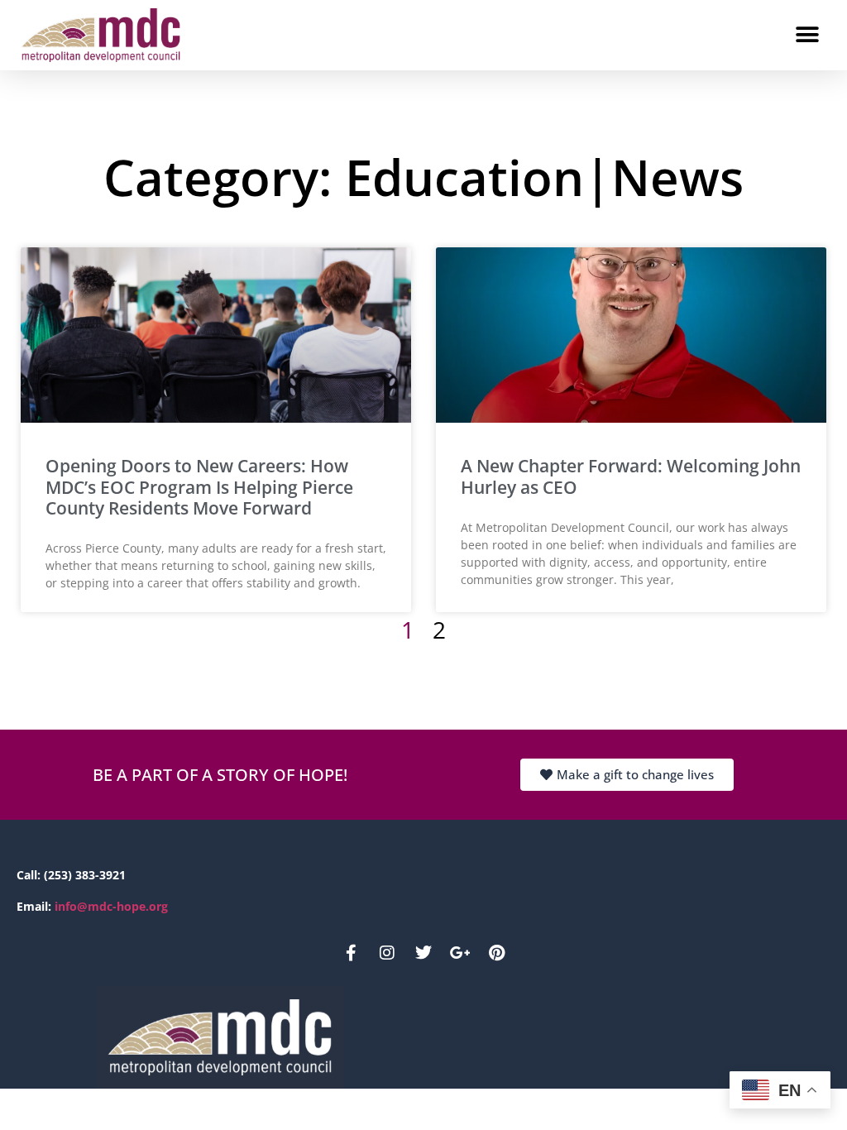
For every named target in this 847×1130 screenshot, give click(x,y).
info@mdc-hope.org (111, 906)
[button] (807, 34)
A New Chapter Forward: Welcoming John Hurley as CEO (631, 476)
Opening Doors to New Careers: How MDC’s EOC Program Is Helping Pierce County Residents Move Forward (199, 486)
